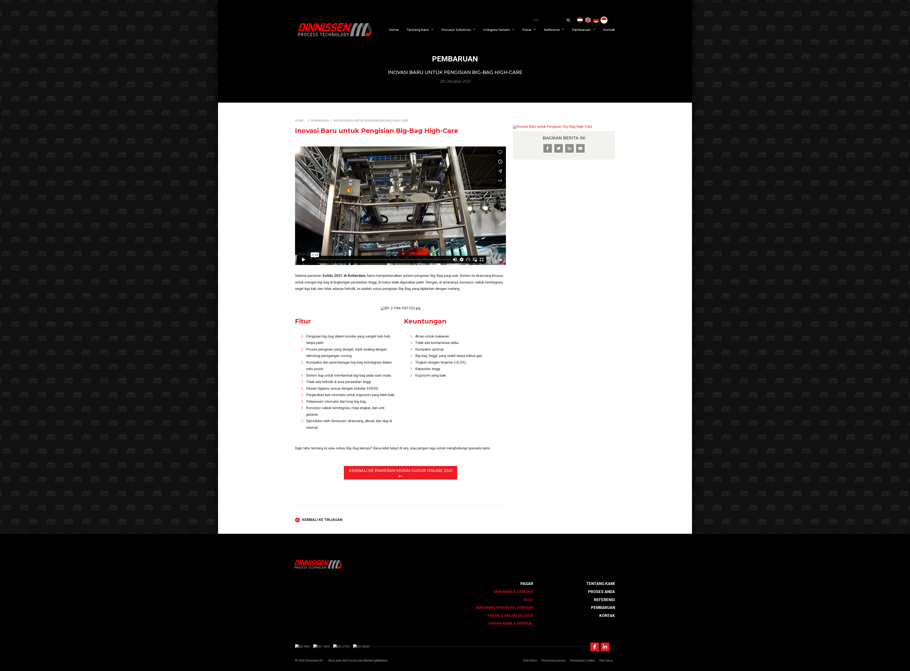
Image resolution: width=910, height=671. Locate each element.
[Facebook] (594, 647)
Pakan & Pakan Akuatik (510, 615)
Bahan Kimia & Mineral (511, 623)
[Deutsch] (596, 20)
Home (394, 30)
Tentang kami (417, 30)
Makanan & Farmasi (513, 591)
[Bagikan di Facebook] (547, 148)
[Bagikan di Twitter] (558, 148)
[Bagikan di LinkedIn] (569, 148)
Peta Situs (606, 660)
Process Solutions (456, 30)
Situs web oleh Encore (342, 660)
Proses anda (601, 591)
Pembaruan (581, 30)
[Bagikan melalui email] (580, 148)
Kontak (609, 30)
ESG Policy (530, 660)
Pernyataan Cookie (582, 660)
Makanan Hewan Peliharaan (504, 607)
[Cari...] (569, 20)
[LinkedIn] (605, 647)
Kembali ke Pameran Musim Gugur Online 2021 (400, 470)
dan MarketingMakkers (373, 660)
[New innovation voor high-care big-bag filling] (588, 20)
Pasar (527, 30)
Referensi (552, 30)
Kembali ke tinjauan (322, 520)
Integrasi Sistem (496, 30)
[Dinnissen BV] (335, 29)
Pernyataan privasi (553, 660)
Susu (528, 599)
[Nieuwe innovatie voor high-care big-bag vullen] (580, 20)
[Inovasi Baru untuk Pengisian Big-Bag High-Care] (604, 20)
